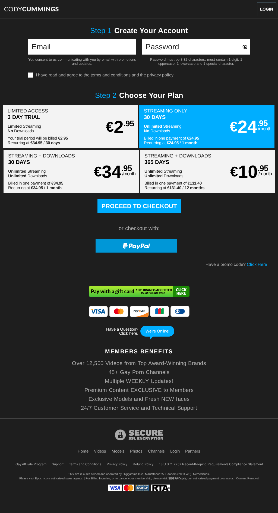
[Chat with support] (139, 331)
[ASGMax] (31, 9)
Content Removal (247, 478)
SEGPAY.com (177, 478)
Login (266, 9)
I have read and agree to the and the (104, 75)
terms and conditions (111, 75)
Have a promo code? (236, 264)
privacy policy (160, 75)
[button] (70, 126)
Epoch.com (42, 478)
